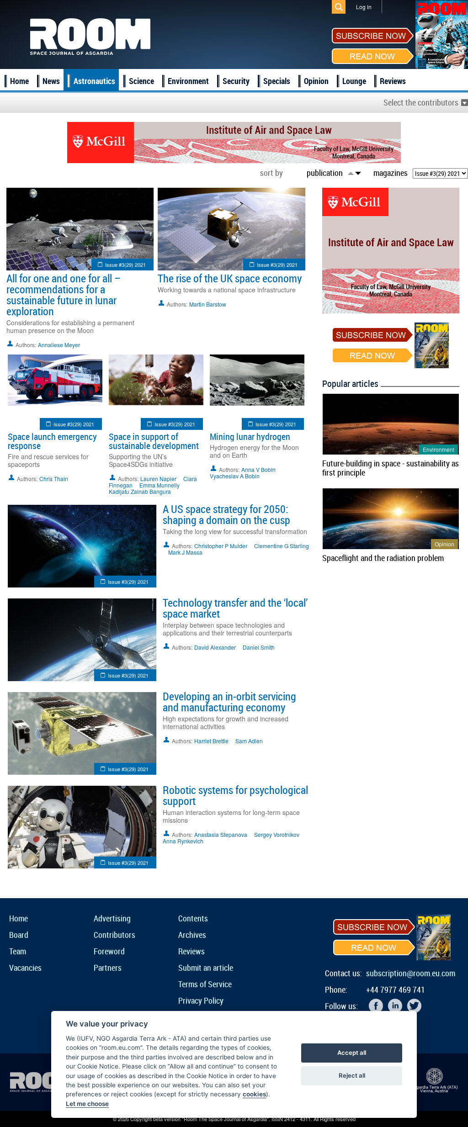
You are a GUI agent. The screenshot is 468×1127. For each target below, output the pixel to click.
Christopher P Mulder (220, 546)
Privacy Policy (200, 1000)
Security (236, 80)
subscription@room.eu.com (410, 973)
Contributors (114, 934)
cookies (254, 1094)
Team (17, 951)
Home (19, 80)
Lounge (354, 80)
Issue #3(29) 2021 (125, 264)
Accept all (351, 1052)
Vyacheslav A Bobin (235, 476)
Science (141, 80)
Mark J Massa (185, 552)
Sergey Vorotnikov (276, 834)
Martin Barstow (207, 304)
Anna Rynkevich (183, 841)
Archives (192, 934)
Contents (193, 918)
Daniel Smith (259, 647)
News (51, 80)
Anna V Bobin (258, 469)
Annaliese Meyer (59, 345)
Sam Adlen (249, 741)
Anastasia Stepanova (220, 834)
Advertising (112, 918)
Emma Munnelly (159, 485)
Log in (364, 7)
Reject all (352, 1075)
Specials (276, 80)
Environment (188, 80)
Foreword (109, 951)
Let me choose (87, 1103)
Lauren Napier (158, 478)
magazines (390, 172)
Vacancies (25, 967)
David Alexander (215, 647)
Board (18, 934)
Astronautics (94, 80)
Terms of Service (205, 984)
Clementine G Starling (281, 546)
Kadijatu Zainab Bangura (140, 491)
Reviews (393, 80)
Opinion (316, 80)
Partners (108, 967)
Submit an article (205, 967)
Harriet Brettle (211, 741)
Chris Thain (53, 478)
